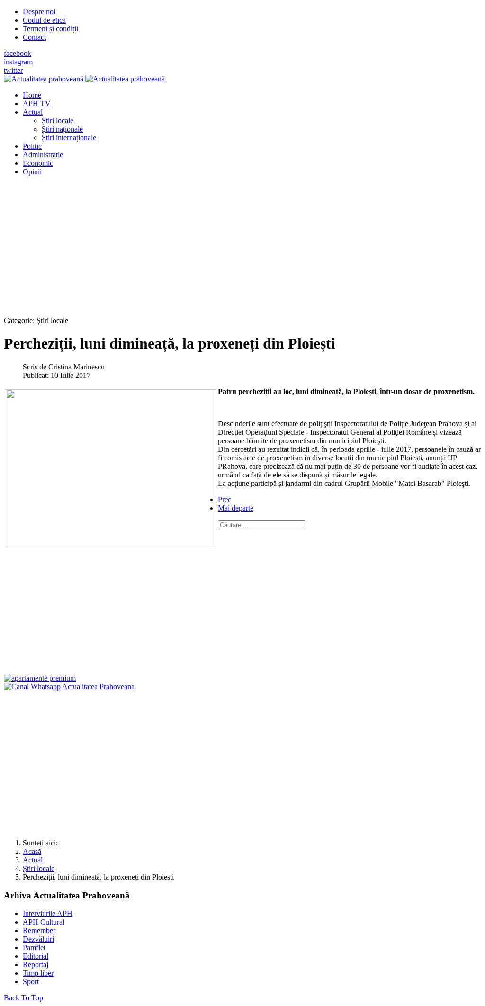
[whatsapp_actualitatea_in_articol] (69, 687)
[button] (33, 112)
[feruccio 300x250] (40, 678)
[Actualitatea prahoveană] (84, 79)
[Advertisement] (242, 250)
